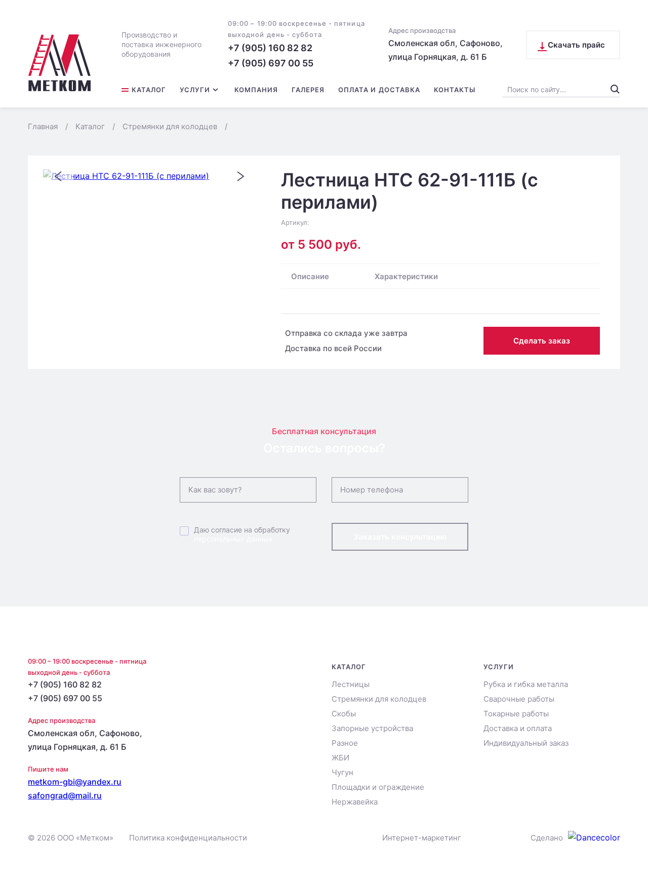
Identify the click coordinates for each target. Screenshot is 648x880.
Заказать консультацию (400, 537)
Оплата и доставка (379, 90)
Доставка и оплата (517, 728)
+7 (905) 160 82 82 (270, 48)
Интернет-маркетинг (421, 838)
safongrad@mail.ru (65, 795)
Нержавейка (355, 802)
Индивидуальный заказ (526, 743)
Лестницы (351, 684)
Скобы (344, 713)
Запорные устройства (372, 728)
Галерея (308, 90)
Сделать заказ (541, 341)
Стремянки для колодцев (379, 699)
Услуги (195, 90)
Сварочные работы (518, 699)
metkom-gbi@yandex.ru (75, 782)
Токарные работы (516, 713)
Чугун (342, 772)
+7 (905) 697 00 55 (270, 63)
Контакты (454, 90)
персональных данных (233, 538)
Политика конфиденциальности (188, 838)
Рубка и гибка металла (525, 684)
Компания (256, 90)
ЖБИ (340, 757)
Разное (345, 743)
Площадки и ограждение (378, 787)
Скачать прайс (576, 45)
